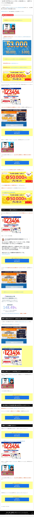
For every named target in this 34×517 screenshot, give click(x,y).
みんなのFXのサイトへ (18, 20)
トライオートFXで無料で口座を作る (17, 133)
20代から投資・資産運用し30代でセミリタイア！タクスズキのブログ (17, 512)
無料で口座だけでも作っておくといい (23, 321)
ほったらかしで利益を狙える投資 (18, 7)
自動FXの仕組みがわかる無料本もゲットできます (10, 324)
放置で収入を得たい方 (4, 11)
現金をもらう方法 (9, 7)
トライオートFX (12, 84)
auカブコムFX (6, 169)
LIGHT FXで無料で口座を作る (17, 418)
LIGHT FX (15, 408)
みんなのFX (15, 139)
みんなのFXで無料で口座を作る (17, 163)
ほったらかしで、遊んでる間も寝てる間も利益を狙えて (11, 313)
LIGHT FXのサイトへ (15, 63)
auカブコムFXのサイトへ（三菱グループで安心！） (19, 67)
